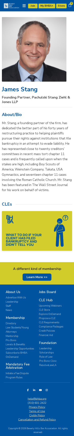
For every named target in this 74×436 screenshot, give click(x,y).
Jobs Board (47, 292)
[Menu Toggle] (24, 5)
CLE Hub (46, 300)
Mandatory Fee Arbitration (18, 366)
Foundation (48, 343)
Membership (15, 317)
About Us (13, 292)
